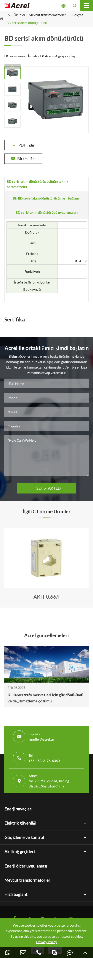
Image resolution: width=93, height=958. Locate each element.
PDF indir (23, 145)
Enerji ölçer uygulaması (26, 866)
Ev (8, 15)
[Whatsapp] (8, 952)
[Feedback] (70, 952)
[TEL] (38, 952)
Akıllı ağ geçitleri (20, 851)
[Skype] (54, 952)
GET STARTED (46, 488)
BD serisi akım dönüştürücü (26, 22)
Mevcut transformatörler (47, 15)
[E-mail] (23, 952)
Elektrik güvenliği (20, 823)
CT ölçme (76, 15)
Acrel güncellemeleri (46, 635)
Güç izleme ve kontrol (24, 837)
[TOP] (85, 952)
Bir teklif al (23, 158)
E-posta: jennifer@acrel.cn (41, 736)
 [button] (13, 66)
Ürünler (19, 15)
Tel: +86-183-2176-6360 (44, 758)
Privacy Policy (46, 942)
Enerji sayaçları (18, 808)
